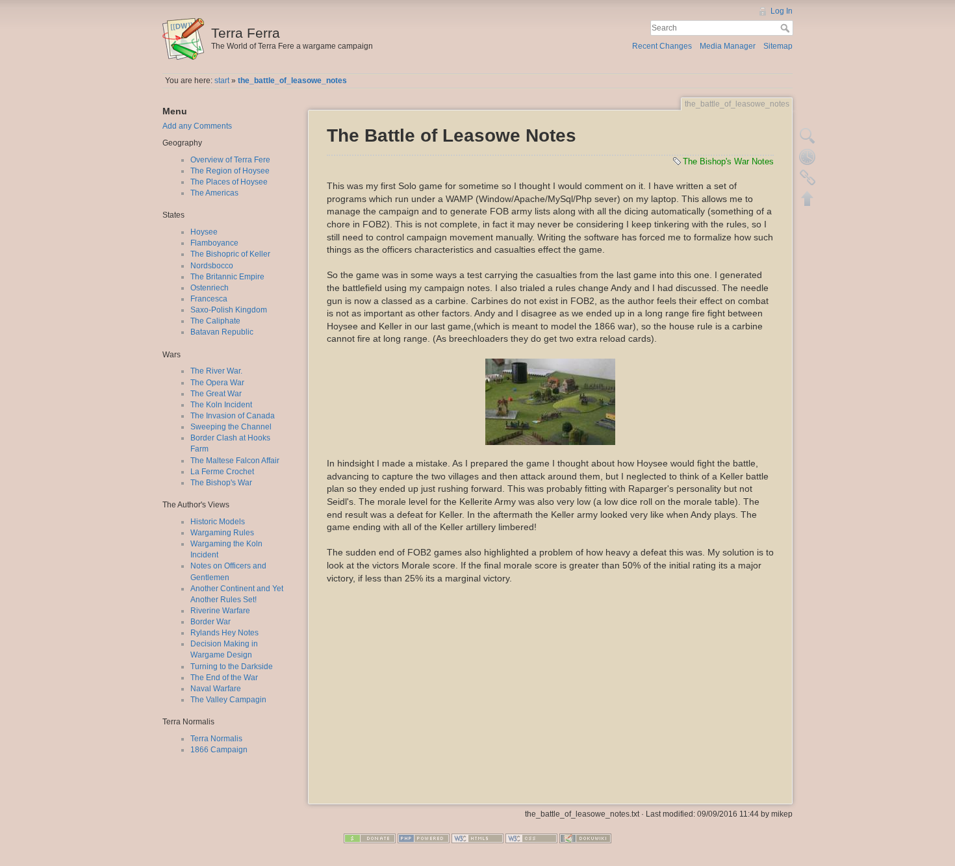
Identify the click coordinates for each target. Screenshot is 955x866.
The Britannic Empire (227, 276)
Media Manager (728, 46)
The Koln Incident (221, 404)
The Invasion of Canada (232, 415)
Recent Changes (662, 46)
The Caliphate (215, 320)
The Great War (216, 393)
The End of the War (224, 677)
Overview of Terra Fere (230, 159)
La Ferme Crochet (222, 471)
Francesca (208, 298)
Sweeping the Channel (231, 426)
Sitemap (778, 46)
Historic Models (217, 521)
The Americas (214, 192)
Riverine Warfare (220, 610)
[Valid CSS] (531, 838)
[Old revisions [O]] (807, 156)
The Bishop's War (221, 482)
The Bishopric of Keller (230, 254)
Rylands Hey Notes (224, 632)
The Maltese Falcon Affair (234, 460)
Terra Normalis (216, 738)
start (221, 80)
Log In (781, 11)
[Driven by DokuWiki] (585, 838)
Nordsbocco (211, 265)
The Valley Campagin (228, 699)
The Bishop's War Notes (728, 161)
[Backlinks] (807, 177)
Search (786, 27)
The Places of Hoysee (229, 181)
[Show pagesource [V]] (807, 135)
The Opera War (217, 382)
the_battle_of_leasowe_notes (292, 80)
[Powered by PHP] (424, 838)
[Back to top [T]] (807, 198)
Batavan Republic (221, 332)
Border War (210, 621)
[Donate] (370, 838)
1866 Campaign (219, 749)
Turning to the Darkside (231, 666)
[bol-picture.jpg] (550, 402)
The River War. (216, 371)
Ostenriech (209, 287)
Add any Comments (197, 126)
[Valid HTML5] (477, 838)
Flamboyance (214, 243)
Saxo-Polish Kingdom (228, 309)
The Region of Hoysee (230, 170)
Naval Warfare (215, 688)
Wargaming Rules (222, 532)
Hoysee (204, 231)
